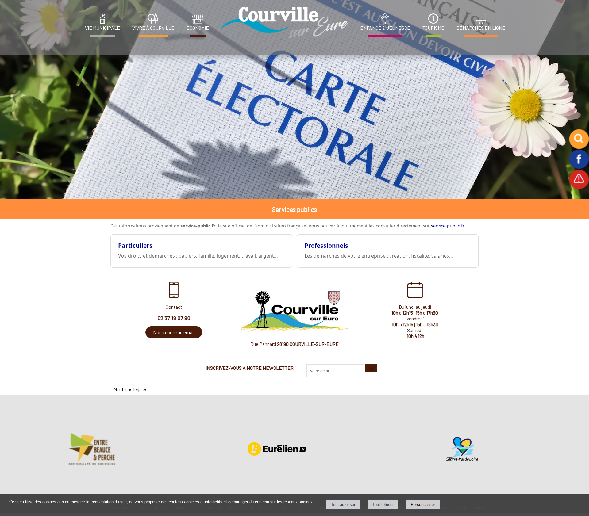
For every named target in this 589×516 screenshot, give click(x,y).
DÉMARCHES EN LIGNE (480, 28)
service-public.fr (447, 226)
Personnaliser (423, 504)
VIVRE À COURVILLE (153, 28)
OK (371, 368)
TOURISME (433, 28)
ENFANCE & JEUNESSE (385, 28)
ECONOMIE (198, 28)
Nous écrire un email (173, 332)
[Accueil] (283, 23)
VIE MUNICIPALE (102, 28)
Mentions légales (131, 389)
